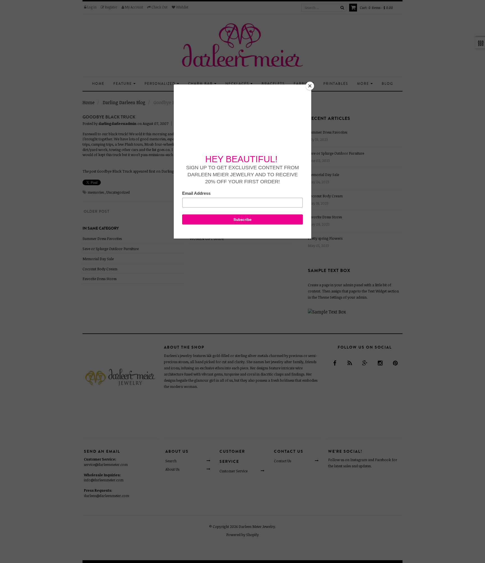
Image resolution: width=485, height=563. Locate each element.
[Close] (310, 86)
